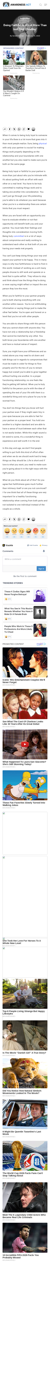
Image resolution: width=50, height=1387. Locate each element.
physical (43, 143)
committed (18, 236)
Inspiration (25, 18)
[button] (45, 4)
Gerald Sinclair (18, 36)
